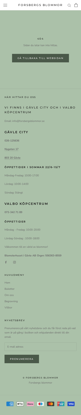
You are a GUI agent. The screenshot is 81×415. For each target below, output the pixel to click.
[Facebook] (6, 262)
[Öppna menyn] (5, 5)
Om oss (9, 295)
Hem (7, 282)
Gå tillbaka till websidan (40, 58)
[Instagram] (14, 262)
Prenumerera (22, 359)
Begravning (11, 301)
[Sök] (69, 5)
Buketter (10, 289)
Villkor (8, 307)
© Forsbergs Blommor (40, 377)
